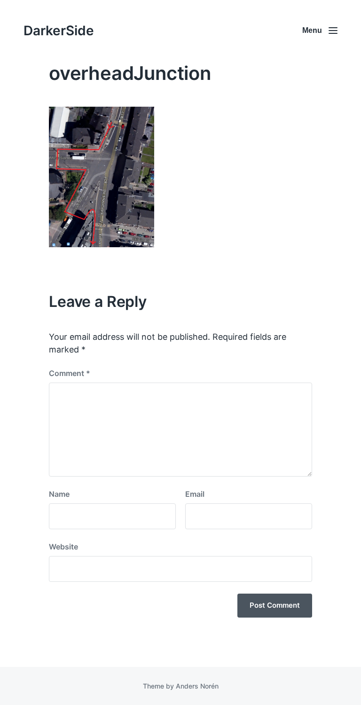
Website (63, 546)
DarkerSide (59, 31)
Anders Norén (197, 686)
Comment (69, 373)
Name (59, 494)
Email (194, 494)
